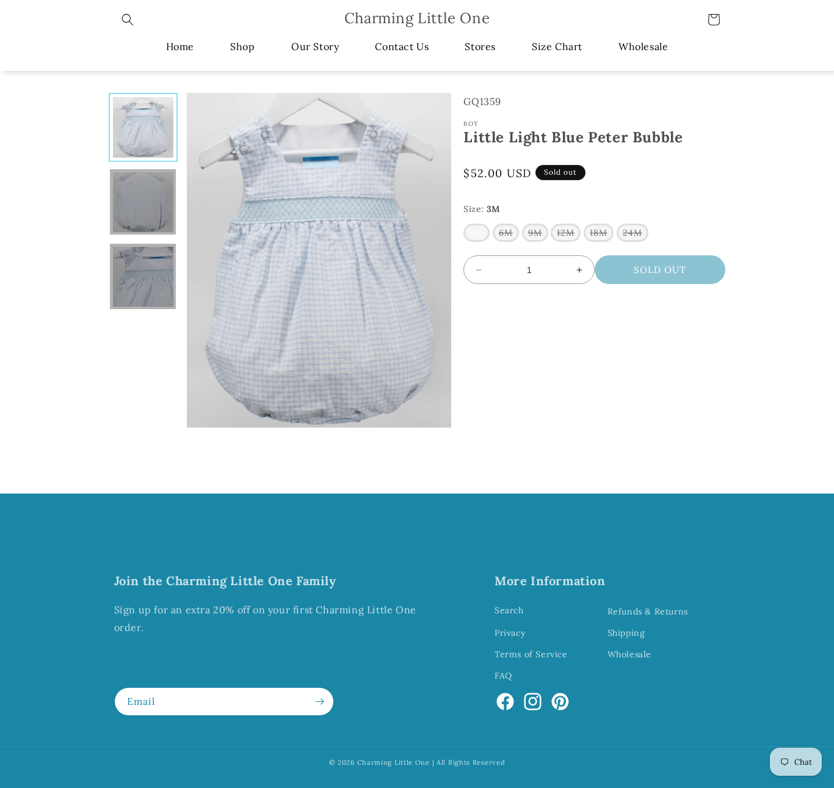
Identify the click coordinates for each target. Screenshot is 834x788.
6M (509, 234)
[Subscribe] (319, 701)
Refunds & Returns (647, 611)
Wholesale (629, 654)
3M (480, 234)
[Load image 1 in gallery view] (143, 127)
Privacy (510, 632)
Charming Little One (393, 762)
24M (635, 234)
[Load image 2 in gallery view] (143, 202)
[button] (127, 19)
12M (569, 234)
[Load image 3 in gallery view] (143, 277)
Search (509, 610)
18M (602, 234)
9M (538, 234)
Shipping (626, 632)
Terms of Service (531, 654)
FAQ (503, 675)
